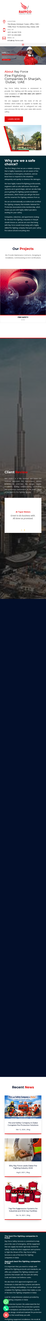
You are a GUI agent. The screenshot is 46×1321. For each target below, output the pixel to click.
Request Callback (6, 59)
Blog (28, 1129)
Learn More (14, 119)
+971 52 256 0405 (14, 35)
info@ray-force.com (15, 40)
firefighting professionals (31, 183)
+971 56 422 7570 (14, 32)
